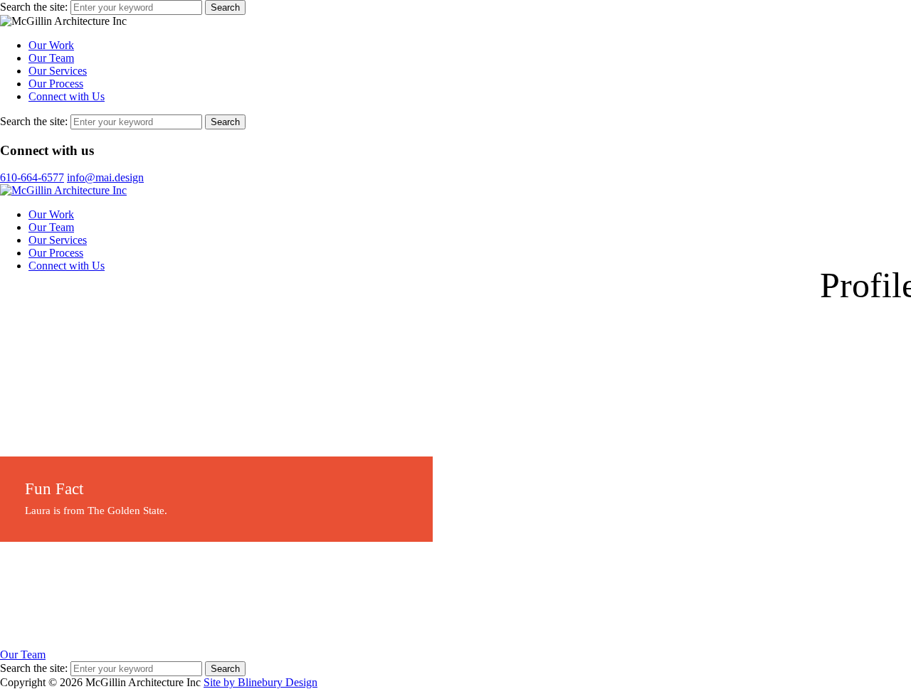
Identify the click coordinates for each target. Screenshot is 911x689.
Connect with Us (66, 96)
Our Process (55, 84)
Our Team (51, 58)
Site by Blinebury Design (260, 682)
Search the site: (34, 7)
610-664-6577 (32, 177)
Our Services (57, 71)
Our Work (51, 45)
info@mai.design (105, 177)
